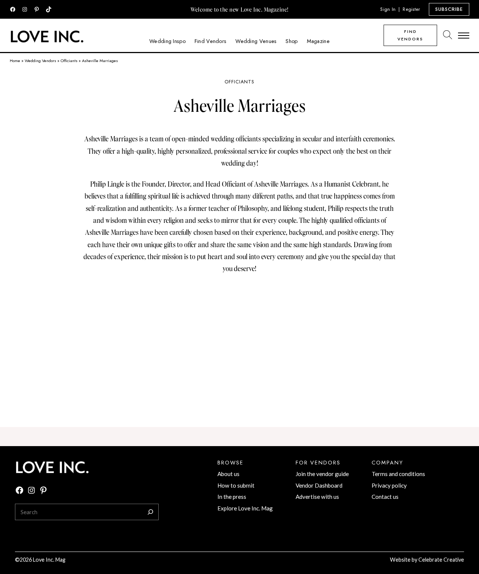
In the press (231, 496)
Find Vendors (410, 35)
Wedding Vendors (40, 61)
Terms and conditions (398, 473)
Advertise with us (317, 496)
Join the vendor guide (322, 473)
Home (15, 61)
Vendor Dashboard (319, 485)
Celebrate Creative (441, 559)
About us (228, 473)
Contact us (385, 496)
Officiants (69, 61)
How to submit (235, 485)
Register (411, 9)
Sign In (388, 9)
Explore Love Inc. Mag (245, 508)
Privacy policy (389, 485)
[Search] (150, 512)
